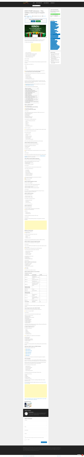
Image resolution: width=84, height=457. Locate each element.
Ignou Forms (56, 31)
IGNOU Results (56, 36)
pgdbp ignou (35, 399)
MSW (54, 47)
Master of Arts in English (54, 42)
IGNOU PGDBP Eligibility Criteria (30, 92)
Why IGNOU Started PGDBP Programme (31, 91)
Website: (26, 433)
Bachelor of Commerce (53, 23)
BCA (57, 24)
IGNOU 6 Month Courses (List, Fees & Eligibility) (55, 56)
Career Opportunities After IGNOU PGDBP (32, 99)
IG (25, 349)
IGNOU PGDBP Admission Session (30, 90)
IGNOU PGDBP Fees (28, 94)
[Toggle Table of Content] (37, 88)
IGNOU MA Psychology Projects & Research (55, 34)
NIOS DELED (57, 47)
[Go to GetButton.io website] (82, 456)
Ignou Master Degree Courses (54, 35)
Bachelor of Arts (53, 22)
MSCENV (52, 47)
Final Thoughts (28, 102)
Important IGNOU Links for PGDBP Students (32, 101)
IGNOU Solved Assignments (54, 37)
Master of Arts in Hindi (53, 43)
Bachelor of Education (53, 24)
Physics (57, 48)
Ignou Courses (52, 29)
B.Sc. (51, 21)
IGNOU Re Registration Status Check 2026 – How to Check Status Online (55, 54)
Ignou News (52, 36)
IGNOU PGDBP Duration (29, 93)
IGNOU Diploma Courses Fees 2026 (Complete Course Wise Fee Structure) (55, 62)
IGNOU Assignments (28, 352)
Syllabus (56, 49)
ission (30, 349)
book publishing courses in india (30, 398)
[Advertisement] (36, 47)
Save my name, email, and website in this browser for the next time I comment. (34, 437)
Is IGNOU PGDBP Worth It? (29, 100)
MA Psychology (53, 39)
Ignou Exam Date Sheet (53, 30)
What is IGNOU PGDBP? (28, 89)
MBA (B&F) (58, 46)
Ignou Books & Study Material (54, 27)
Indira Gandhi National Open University (54, 38)
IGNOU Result (27, 355)
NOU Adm (27, 349)
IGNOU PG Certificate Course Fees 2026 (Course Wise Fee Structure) (55, 60)
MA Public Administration (54, 40)
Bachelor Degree (55, 21)
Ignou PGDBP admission (39, 398)
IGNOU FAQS (52, 31)
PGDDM (52, 48)
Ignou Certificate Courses (54, 28)
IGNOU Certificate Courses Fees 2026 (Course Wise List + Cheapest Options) (55, 58)
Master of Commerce (53, 46)
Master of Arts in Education (54, 41)
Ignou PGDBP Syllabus (30, 399)
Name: (25, 426)
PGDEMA (54, 48)
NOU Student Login (29, 350)
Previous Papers (53, 49)
